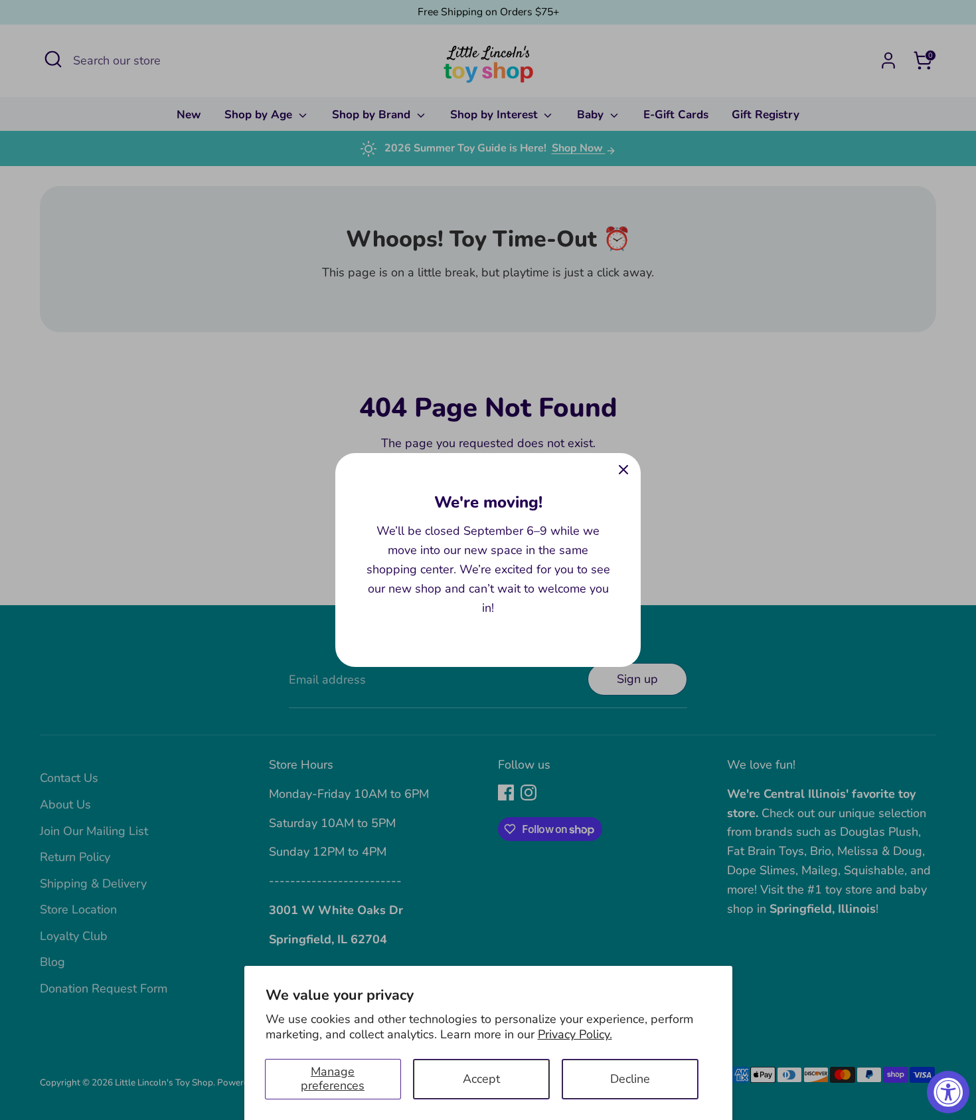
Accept (481, 1079)
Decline (630, 1079)
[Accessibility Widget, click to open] (948, 1092)
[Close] (623, 470)
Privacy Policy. (575, 1034)
